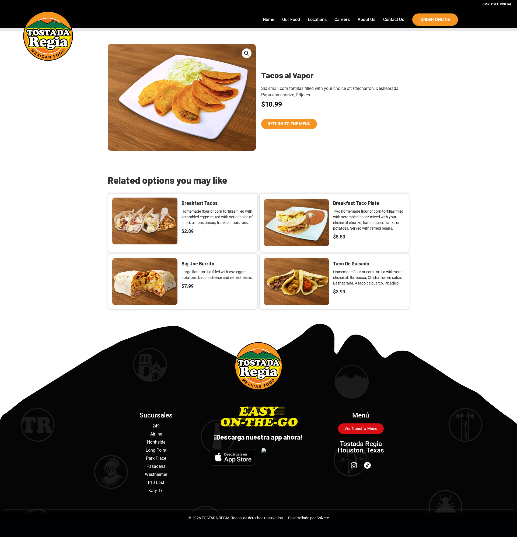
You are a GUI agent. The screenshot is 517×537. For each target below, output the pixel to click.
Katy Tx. (156, 490)
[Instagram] (354, 465)
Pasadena (156, 466)
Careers (342, 19)
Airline (156, 434)
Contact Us (393, 19)
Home (268, 19)
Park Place (156, 458)
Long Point (156, 450)
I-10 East (156, 482)
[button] (246, 53)
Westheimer (156, 474)
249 (156, 426)
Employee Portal (497, 4)
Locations (317, 19)
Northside (156, 442)
